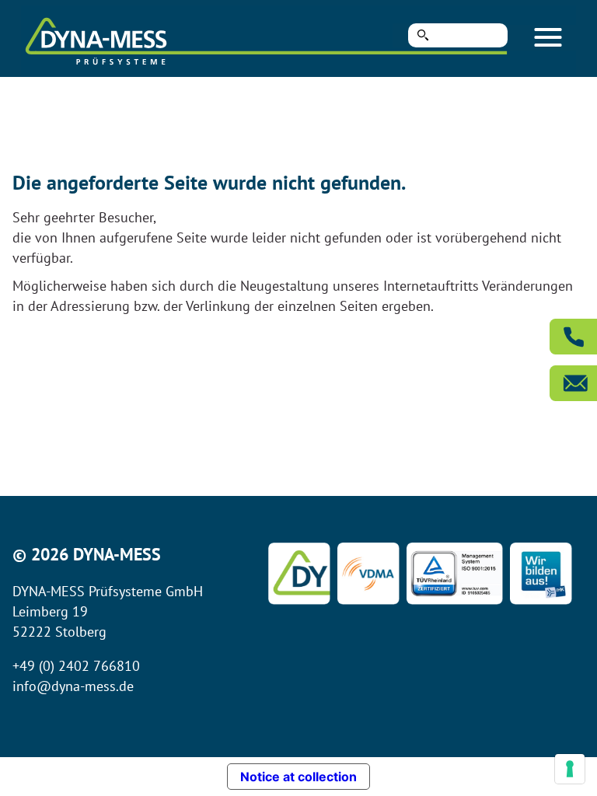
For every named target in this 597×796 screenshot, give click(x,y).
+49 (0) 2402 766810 (76, 666)
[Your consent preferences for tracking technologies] (570, 769)
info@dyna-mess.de (73, 686)
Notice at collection (298, 776)
